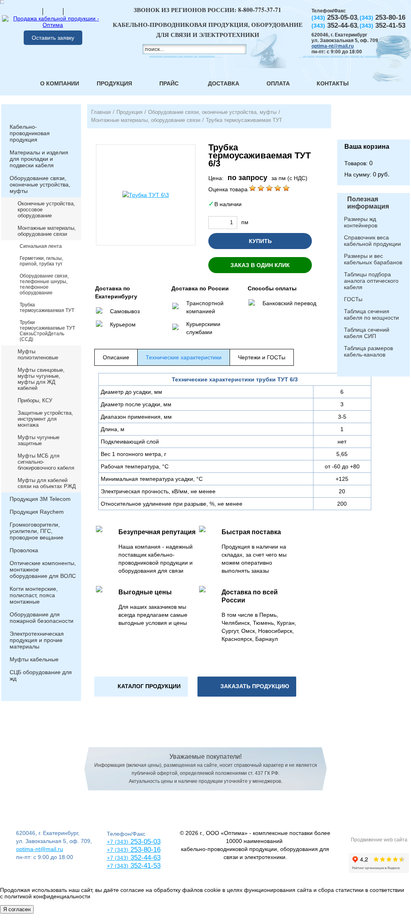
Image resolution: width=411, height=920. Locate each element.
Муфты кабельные (34, 659)
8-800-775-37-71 (259, 9)
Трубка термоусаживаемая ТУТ (47, 307)
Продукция (114, 83)
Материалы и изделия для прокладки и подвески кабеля (39, 158)
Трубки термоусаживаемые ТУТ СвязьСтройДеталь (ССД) (47, 331)
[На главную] (32, 11)
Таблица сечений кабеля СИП (366, 332)
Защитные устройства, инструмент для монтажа (45, 419)
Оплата (278, 83)
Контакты (333, 83)
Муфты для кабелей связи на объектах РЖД (47, 483)
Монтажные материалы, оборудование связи (47, 231)
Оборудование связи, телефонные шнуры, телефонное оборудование (44, 284)
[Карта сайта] (53, 11)
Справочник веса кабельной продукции (372, 240)
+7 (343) (117, 866)
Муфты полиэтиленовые (38, 355)
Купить (260, 241)
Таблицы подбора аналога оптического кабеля (371, 280)
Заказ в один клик (260, 265)
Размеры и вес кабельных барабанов (373, 259)
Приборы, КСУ (35, 400)
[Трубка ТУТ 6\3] (145, 194)
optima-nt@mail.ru (332, 46)
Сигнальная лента (41, 246)
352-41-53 (144, 865)
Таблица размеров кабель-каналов (368, 351)
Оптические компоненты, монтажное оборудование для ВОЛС (43, 569)
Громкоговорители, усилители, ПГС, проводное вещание (36, 531)
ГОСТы (353, 299)
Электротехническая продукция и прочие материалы (37, 640)
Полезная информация (368, 203)
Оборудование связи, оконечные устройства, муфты (40, 184)
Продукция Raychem (37, 512)
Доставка (223, 83)
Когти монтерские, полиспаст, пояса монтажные (34, 595)
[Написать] (73, 11)
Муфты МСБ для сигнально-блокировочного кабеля (46, 462)
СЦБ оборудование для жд (41, 675)
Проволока (24, 550)
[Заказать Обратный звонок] (373, 122)
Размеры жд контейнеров (360, 222)
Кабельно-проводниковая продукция (30, 133)
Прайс (169, 83)
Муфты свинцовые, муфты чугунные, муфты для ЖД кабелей (41, 379)
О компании (59, 83)
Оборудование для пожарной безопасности (41, 617)
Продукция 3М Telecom (40, 499)
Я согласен (17, 909)
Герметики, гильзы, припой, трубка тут (41, 261)
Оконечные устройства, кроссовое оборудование (46, 210)
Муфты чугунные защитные (38, 440)
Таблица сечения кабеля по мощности (371, 314)
